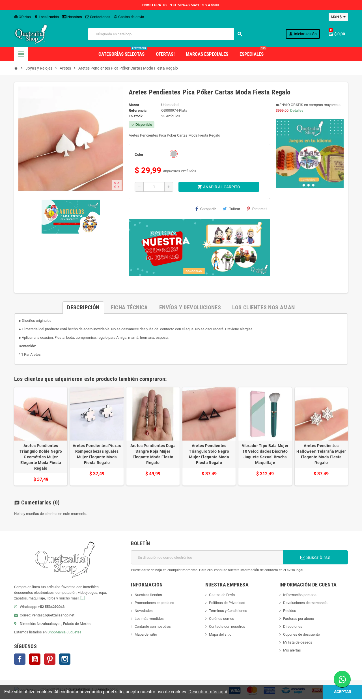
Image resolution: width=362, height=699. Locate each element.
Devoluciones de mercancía (305, 603)
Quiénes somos (221, 618)
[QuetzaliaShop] (31, 34)
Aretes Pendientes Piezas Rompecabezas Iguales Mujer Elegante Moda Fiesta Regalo (97, 454)
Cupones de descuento (301, 634)
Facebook (19, 659)
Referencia (137, 110)
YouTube (34, 659)
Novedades (144, 611)
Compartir (208, 209)
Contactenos (99, 17)
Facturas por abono (298, 618)
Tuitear (234, 209)
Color (139, 154)
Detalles (296, 110)
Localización (46, 17)
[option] (41, 436)
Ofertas (22, 17)
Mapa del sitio (146, 634)
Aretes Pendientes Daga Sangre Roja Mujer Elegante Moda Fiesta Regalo (153, 454)
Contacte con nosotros (153, 626)
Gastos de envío (129, 17)
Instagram (64, 659)
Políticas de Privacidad (227, 603)
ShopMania (57, 632)
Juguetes (73, 632)
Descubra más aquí (207, 691)
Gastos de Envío (222, 595)
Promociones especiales (154, 603)
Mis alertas (292, 650)
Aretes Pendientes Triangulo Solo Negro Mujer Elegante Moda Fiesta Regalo (209, 454)
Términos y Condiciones (228, 611)
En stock (136, 116)
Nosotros (74, 17)
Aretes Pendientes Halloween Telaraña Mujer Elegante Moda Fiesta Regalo (321, 454)
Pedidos (289, 611)
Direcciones (292, 626)
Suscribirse (317, 557)
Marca (134, 105)
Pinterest (259, 209)
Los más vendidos (149, 618)
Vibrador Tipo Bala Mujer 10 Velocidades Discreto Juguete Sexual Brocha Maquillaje (265, 454)
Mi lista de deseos (297, 642)
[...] (82, 598)
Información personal (300, 595)
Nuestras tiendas (148, 595)
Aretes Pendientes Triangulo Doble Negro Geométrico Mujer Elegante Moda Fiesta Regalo (41, 457)
